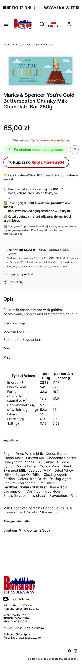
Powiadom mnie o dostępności (38, 149)
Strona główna (11, 44)
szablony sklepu (39, 658)
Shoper (72, 658)
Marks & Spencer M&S (38, 44)
